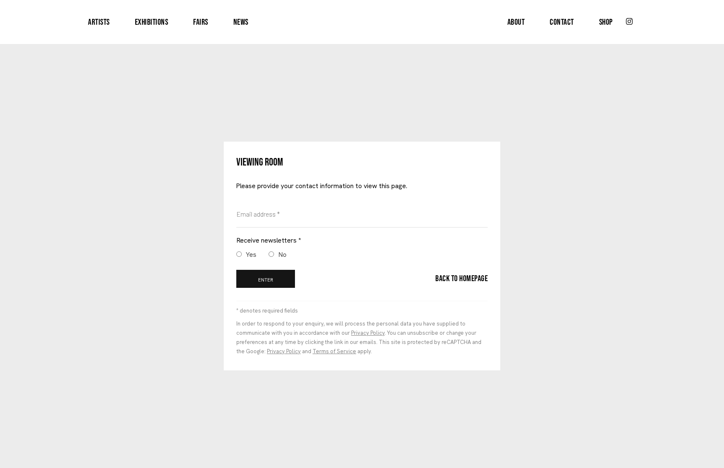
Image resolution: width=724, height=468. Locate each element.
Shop (606, 22)
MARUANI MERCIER (362, 22)
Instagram (629, 21)
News (240, 22)
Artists (99, 22)
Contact (562, 22)
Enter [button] (265, 280)
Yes (251, 254)
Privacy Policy (368, 332)
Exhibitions (151, 22)
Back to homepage (461, 279)
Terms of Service (334, 351)
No (282, 254)
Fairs (200, 22)
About (516, 22)
